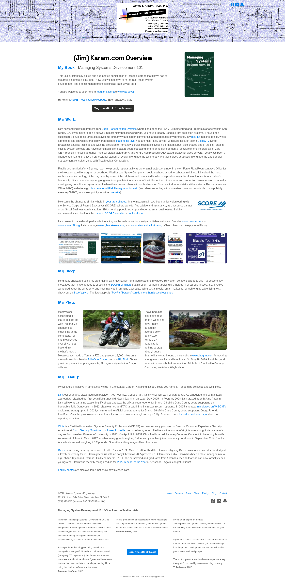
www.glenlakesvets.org (111, 225)
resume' (196, 136)
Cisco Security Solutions (87, 430)
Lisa (60, 394)
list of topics (81, 292)
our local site (135, 213)
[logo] (142, 18)
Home (169, 493)
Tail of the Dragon (98, 359)
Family (205, 493)
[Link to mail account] (242, 5)
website (115, 192)
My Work (66, 119)
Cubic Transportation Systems (119, 129)
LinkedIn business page (193, 414)
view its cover (126, 91)
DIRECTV (203, 140)
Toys (196, 493)
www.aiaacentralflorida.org (146, 225)
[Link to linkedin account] (237, 5)
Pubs (188, 493)
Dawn (61, 450)
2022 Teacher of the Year (131, 462)
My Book (66, 67)
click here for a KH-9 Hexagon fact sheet (113, 188)
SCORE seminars (121, 284)
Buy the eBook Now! (142, 552)
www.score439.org (69, 225)
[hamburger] (43, 5)
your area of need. (116, 201)
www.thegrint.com (202, 355)
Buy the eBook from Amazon (113, 108)
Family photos (66, 470)
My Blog (66, 271)
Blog (214, 493)
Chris (61, 426)
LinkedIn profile (116, 430)
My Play (66, 302)
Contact (223, 493)
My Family (68, 377)
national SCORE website (109, 213)
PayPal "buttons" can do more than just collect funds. (143, 292)
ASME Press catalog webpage (88, 99)
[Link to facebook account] (232, 5)
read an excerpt (105, 91)
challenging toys (125, 140)
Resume (179, 493)
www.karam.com (191, 221)
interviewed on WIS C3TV (211, 406)
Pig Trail (123, 359)
